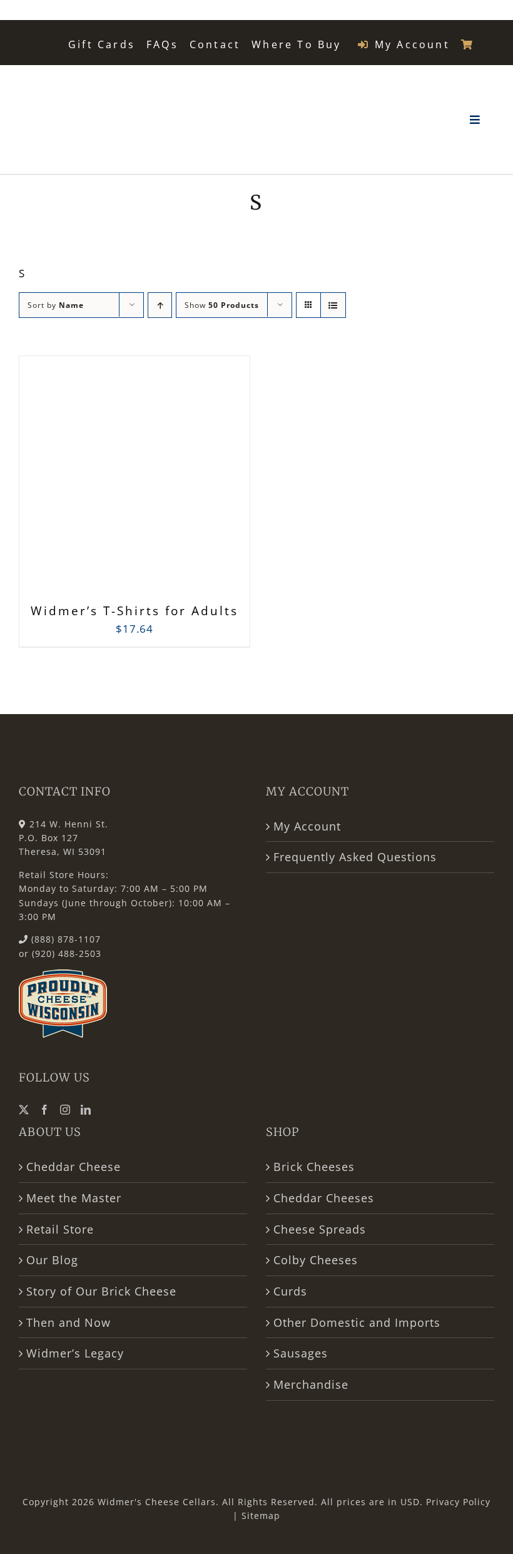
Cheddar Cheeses (323, 1197)
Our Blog (52, 1259)
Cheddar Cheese (73, 1166)
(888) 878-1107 (66, 939)
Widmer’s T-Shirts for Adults (134, 611)
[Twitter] (24, 1110)
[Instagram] (65, 1110)
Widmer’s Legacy (75, 1353)
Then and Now (68, 1322)
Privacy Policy (458, 1502)
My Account (307, 826)
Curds (290, 1291)
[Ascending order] (160, 305)
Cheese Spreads (319, 1229)
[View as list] (333, 305)
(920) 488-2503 (66, 953)
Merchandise (310, 1384)
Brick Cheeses (314, 1166)
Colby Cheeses (315, 1259)
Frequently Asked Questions (355, 856)
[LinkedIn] (86, 1110)
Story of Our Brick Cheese (101, 1291)
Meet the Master (73, 1197)
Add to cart (107, 481)
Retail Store (60, 1229)
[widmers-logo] (79, 80)
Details (193, 478)
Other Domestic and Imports (356, 1322)
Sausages (300, 1353)
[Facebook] (44, 1110)
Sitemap (260, 1515)
